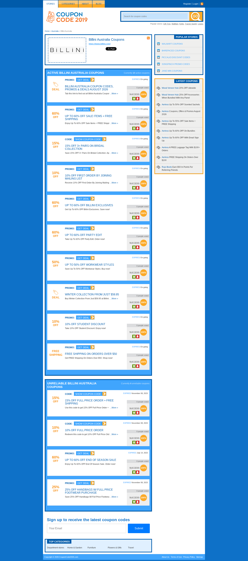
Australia (55, 31)
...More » (114, 93)
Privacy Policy (189, 557)
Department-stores (55, 547)
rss (148, 38)
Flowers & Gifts (114, 547)
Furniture (92, 547)
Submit (139, 528)
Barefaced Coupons (173, 50)
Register (187, 4)
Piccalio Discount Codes (176, 57)
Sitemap (199, 557)
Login (195, 4)
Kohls (181, 24)
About (85, 4)
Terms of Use (176, 557)
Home (47, 31)
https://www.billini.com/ (100, 44)
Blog (98, 4)
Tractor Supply (191, 24)
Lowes (200, 24)
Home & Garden (74, 547)
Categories (68, 4)
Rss (203, 4)
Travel (131, 547)
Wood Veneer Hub (179, 88)
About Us (165, 557)
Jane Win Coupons (172, 71)
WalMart (175, 24)
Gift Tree (167, 24)
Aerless (181, 104)
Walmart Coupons (172, 44)
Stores (50, 4)
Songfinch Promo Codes (176, 64)
